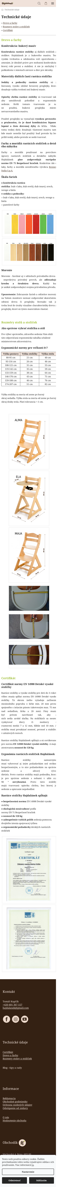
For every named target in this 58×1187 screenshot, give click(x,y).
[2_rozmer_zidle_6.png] (29, 597)
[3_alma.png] (29, 441)
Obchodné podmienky (15, 1101)
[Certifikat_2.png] (29, 938)
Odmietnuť (14, 1180)
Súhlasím (41, 1180)
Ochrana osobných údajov (17, 1104)
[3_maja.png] (29, 554)
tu (33, 1164)
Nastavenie (28, 1171)
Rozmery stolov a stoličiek (16, 26)
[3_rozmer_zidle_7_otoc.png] (29, 651)
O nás (6, 1117)
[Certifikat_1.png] (29, 869)
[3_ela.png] (29, 498)
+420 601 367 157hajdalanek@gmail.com (16, 1006)
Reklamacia (9, 1098)
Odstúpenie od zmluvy (15, 1108)
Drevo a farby (10, 23)
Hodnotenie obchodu (14, 1120)
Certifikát (8, 30)
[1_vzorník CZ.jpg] (29, 248)
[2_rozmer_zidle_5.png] (29, 625)
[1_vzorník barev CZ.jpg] (29, 222)
